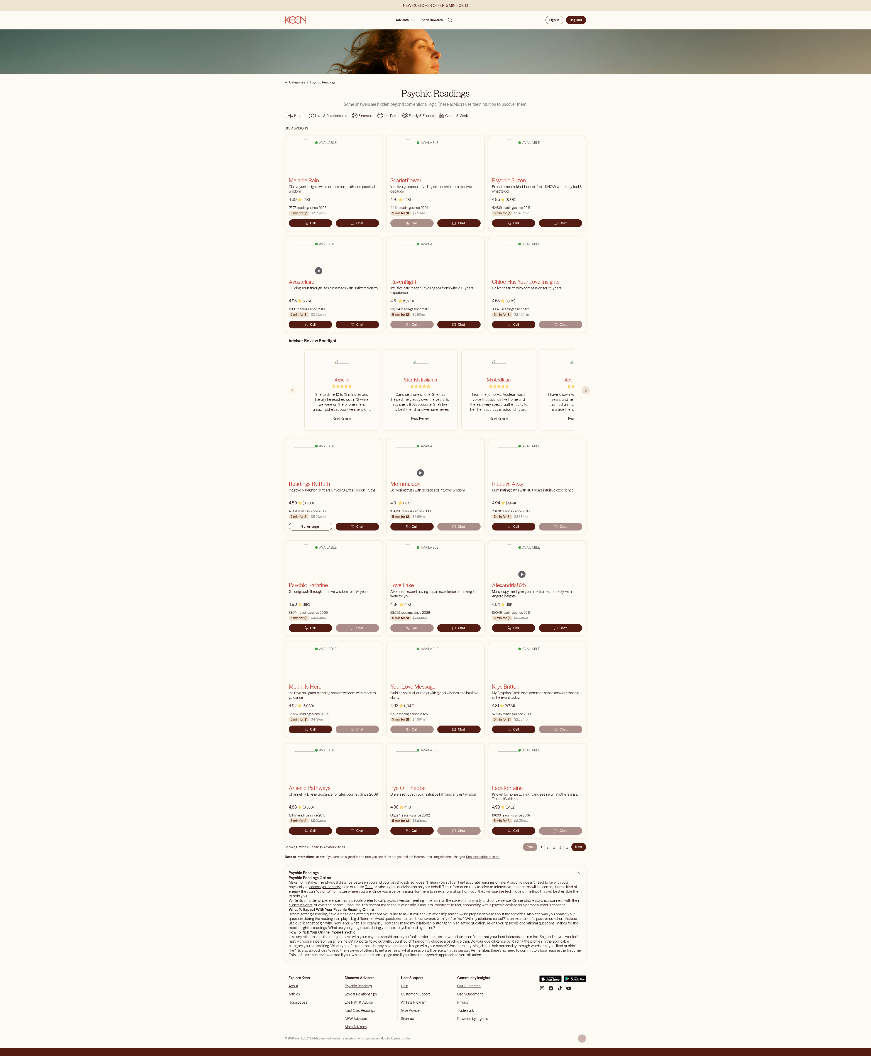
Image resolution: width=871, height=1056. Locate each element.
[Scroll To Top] (582, 1038)
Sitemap (407, 1018)
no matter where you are (351, 891)
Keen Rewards (432, 20)
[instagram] (542, 989)
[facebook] (551, 989)
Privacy (463, 1002)
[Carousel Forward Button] (586, 390)
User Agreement (470, 994)
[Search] (450, 20)
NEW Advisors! (356, 1018)
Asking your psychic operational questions (521, 923)
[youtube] (568, 989)
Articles (294, 994)
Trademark (465, 1010)
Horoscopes (298, 1002)
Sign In (554, 20)
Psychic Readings (358, 986)
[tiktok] (560, 989)
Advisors (402, 20)
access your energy (325, 887)
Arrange (313, 527)
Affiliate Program (413, 1002)
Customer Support (415, 994)
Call (313, 223)
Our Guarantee (469, 986)
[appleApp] (550, 980)
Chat (359, 223)
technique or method (522, 891)
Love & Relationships (361, 994)
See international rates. (483, 857)
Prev (530, 847)
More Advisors (356, 1026)
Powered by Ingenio (472, 1018)
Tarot (369, 887)
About (293, 986)
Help (404, 986)
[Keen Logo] (295, 20)
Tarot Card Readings (360, 1010)
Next (578, 847)
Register (576, 20)
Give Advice (410, 1010)
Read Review (342, 418)
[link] (318, 270)
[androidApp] (575, 980)
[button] (577, 872)
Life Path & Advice (359, 1002)
